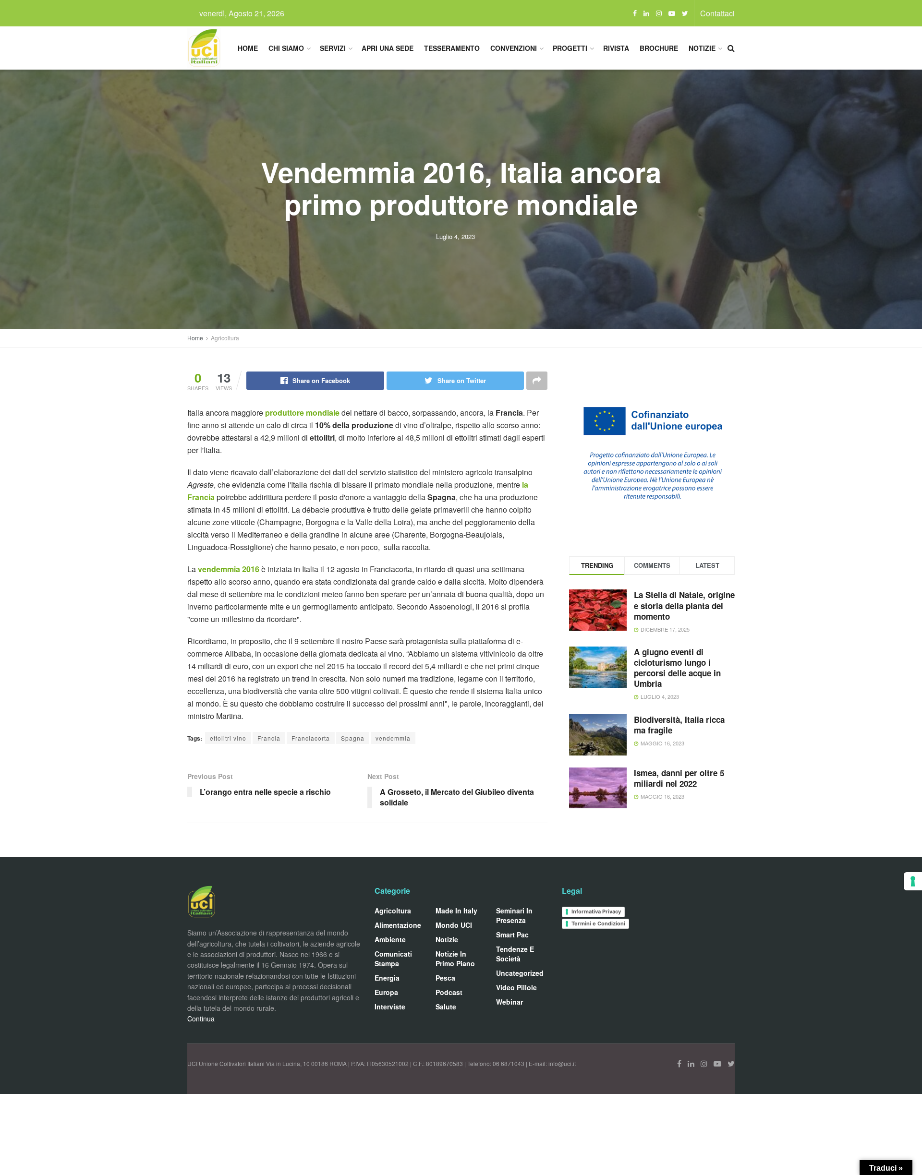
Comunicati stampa (393, 958)
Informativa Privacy (596, 911)
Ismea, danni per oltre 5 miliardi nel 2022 (679, 778)
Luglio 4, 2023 (455, 236)
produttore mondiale (302, 412)
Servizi (333, 48)
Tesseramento (452, 48)
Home (248, 48)
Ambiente (390, 939)
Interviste (390, 1006)
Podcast (449, 992)
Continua (201, 1018)
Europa (386, 992)
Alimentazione (398, 925)
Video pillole (516, 987)
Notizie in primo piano (455, 958)
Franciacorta (310, 738)
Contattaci (717, 13)
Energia (387, 978)
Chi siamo (286, 48)
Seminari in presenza (514, 915)
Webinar (509, 1002)
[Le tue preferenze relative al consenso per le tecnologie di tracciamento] (913, 881)
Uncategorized (520, 973)
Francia (268, 738)
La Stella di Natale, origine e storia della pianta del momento (684, 605)
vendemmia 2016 (228, 569)
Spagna (352, 738)
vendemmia (393, 738)
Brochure (659, 48)
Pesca (445, 978)
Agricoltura (225, 338)
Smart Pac (512, 934)
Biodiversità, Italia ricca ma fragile (679, 725)
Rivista (616, 48)
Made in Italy (456, 910)
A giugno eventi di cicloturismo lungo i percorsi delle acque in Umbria (677, 667)
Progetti (570, 48)
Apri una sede (387, 48)
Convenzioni (513, 48)
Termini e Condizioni (598, 923)
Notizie (702, 48)
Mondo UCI (454, 925)
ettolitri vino (228, 738)
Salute (446, 1006)
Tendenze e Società (515, 953)
